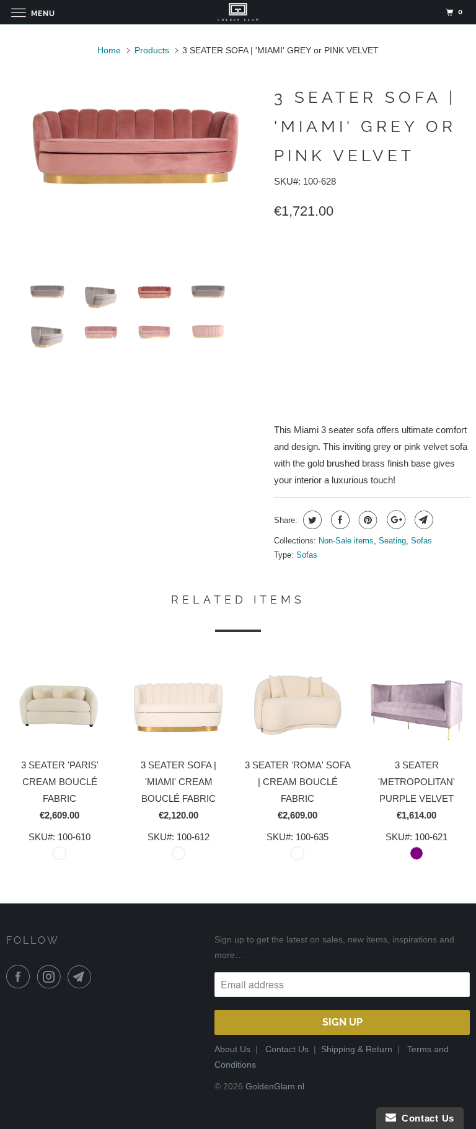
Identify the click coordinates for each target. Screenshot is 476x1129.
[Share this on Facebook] (339, 520)
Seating (392, 540)
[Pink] (134, 142)
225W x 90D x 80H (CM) (326, 289)
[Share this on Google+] (394, 520)
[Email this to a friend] (422, 520)
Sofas (421, 540)
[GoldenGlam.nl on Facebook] (20, 976)
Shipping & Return (356, 1049)
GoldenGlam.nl (274, 1086)
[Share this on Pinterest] (366, 520)
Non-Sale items (346, 540)
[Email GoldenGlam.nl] (82, 976)
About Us (232, 1049)
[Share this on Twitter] (311, 520)
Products (151, 50)
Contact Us (287, 1049)
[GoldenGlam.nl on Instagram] (51, 976)
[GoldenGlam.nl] (238, 12)
